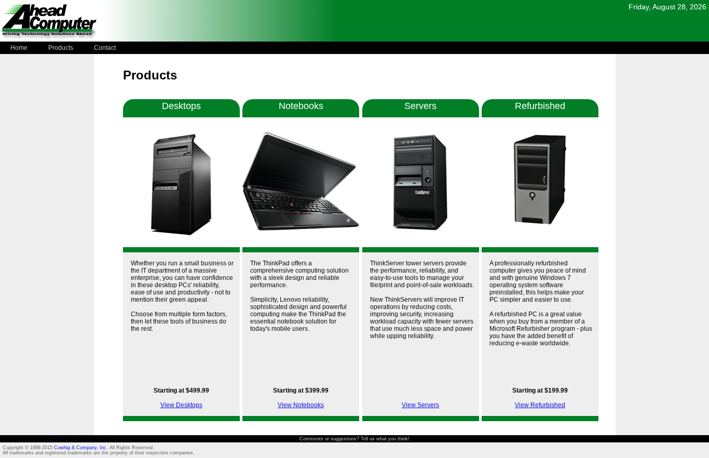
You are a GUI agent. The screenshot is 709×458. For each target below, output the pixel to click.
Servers (420, 106)
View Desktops (181, 405)
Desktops (181, 106)
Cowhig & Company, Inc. (82, 447)
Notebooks (301, 106)
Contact (105, 47)
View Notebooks (301, 405)
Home (19, 47)
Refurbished (540, 106)
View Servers (420, 405)
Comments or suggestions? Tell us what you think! (354, 438)
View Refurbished (540, 405)
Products (60, 47)
